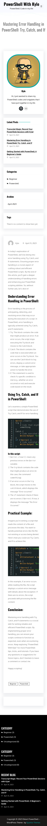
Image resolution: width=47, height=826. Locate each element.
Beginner (13, 179)
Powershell (14, 183)
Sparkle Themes (33, 822)
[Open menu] (41, 6)
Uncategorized (10, 741)
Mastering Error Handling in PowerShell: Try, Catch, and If (19, 141)
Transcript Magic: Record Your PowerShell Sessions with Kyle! (20, 130)
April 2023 (12, 204)
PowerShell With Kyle (21, 4)
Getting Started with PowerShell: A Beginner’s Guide (22, 152)
